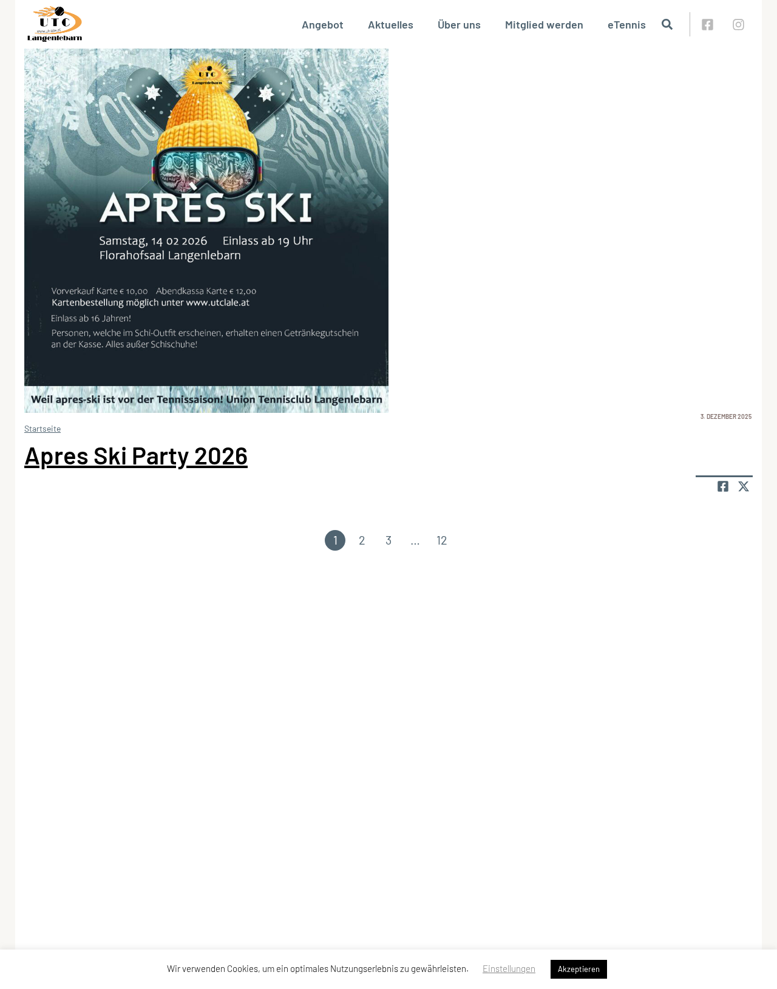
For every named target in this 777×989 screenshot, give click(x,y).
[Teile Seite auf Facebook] (723, 486)
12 (441, 539)
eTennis (627, 24)
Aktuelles (390, 24)
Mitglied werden (544, 24)
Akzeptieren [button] (579, 969)
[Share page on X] (744, 486)
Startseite (42, 428)
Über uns (459, 24)
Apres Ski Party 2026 (136, 454)
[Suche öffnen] (667, 24)
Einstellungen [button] (509, 968)
